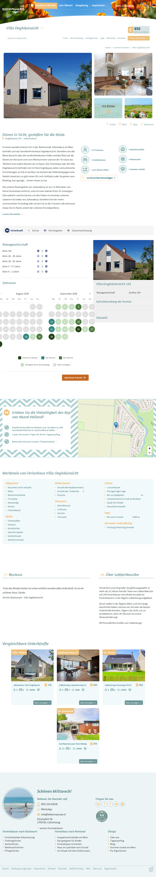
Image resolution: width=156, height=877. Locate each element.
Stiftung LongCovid (21, 868)
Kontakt (62, 868)
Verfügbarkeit (91, 38)
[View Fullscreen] (149, 403)
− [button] (150, 453)
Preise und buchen (137, 38)
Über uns (114, 837)
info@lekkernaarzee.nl (53, 814)
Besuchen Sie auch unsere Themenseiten (33, 441)
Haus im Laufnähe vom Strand (72, 847)
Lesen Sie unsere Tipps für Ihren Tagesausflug (36, 434)
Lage (102, 38)
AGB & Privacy (76, 868)
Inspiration (39, 868)
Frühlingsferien (13, 840)
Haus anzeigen (41, 702)
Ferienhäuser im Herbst (69, 843)
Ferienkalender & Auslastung (20, 837)
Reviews (122, 38)
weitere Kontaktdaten (51, 828)
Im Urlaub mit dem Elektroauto (73, 850)
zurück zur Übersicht (17, 38)
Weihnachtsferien (14, 847)
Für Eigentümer (118, 850)
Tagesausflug (117, 840)
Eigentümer (110, 868)
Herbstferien (11, 843)
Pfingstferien (12, 850)
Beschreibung (77, 38)
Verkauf (52, 868)
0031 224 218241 (49, 804)
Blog (112, 843)
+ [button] (150, 448)
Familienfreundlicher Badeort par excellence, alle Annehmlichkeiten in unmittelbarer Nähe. (37, 429)
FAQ (88, 868)
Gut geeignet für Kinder (69, 840)
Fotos (65, 38)
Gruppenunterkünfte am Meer (72, 837)
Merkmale (111, 38)
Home (107, 47)
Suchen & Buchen (121, 47)
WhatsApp (46, 809)
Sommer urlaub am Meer (123, 847)
